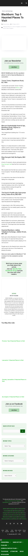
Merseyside (13, 517)
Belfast (5, 508)
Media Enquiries (7, 531)
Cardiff (22, 508)
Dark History (17, 542)
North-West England (8, 28)
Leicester (9, 515)
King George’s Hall (6, 164)
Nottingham (21, 517)
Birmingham (11, 508)
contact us (19, 531)
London (22, 515)
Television (4, 551)
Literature (14, 551)
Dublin (11, 511)
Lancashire (23, 26)
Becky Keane (6, 24)
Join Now (14, 67)
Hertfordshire (12, 513)
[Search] (22, 431)
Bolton (18, 87)
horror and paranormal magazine (13, 500)
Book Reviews (12, 531)
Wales (15, 519)
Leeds (4, 515)
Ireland (19, 513)
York (19, 519)
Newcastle (5, 519)
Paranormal (5, 542)
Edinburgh (16, 511)
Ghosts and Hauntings (7, 11)
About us (3, 531)
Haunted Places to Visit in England (11, 26)
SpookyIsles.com (7, 502)
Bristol (17, 508)
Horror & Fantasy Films (9, 548)
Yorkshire (23, 519)
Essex (22, 511)
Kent (23, 513)
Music (22, 551)
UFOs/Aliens (5, 554)
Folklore (4, 545)
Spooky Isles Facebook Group (13, 270)
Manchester (6, 517)
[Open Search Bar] (26, 3)
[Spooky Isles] (10, 3)
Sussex (11, 519)
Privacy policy (24, 531)
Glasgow (5, 513)
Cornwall (6, 511)
